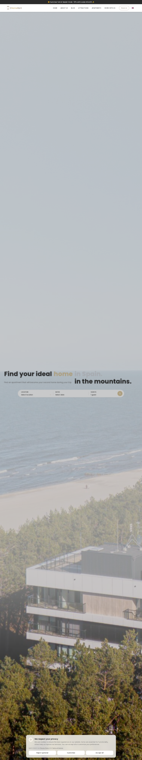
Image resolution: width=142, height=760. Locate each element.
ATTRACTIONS (83, 8)
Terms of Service (57, 748)
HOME (55, 8)
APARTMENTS (96, 8)
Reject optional (42, 753)
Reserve (124, 8)
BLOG (73, 8)
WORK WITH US (109, 8)
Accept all (100, 753)
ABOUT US (64, 8)
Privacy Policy (44, 748)
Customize (71, 753)
